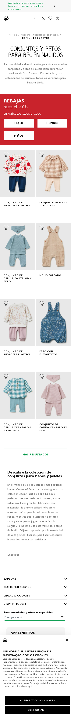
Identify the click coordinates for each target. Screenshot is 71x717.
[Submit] (62, 616)
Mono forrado (50, 275)
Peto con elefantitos (48, 353)
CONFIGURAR (36, 710)
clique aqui (26, 686)
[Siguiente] (54, 6)
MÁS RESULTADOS (35, 454)
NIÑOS (18, 135)
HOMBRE (52, 123)
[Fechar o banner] (67, 640)
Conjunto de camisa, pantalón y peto (17, 278)
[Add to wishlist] (6, 155)
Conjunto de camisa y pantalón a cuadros (17, 427)
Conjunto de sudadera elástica (17, 204)
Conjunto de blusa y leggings (53, 204)
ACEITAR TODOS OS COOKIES (37, 700)
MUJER (18, 123)
